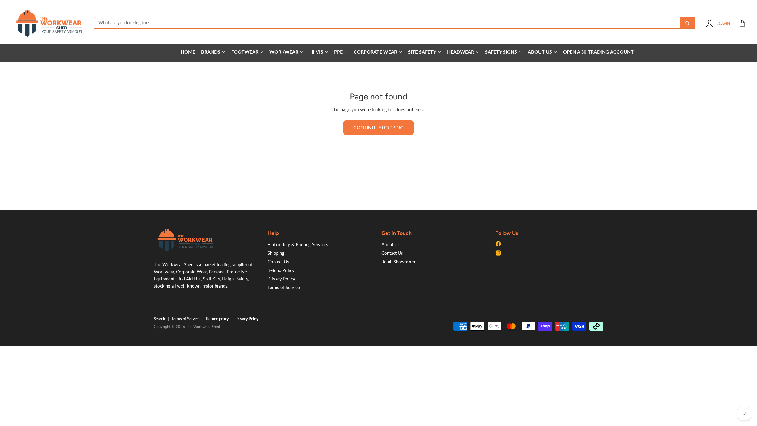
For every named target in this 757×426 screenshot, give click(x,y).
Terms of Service (284, 287)
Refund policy (217, 318)
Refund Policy (281, 270)
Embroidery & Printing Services (298, 244)
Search (159, 318)
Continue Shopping (378, 127)
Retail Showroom (398, 261)
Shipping (276, 253)
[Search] (687, 23)
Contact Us (278, 261)
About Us (390, 244)
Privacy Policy (281, 278)
